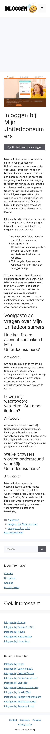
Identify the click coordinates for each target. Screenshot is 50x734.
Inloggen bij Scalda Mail (17, 692)
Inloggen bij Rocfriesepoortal (20, 701)
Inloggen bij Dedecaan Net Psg (21, 687)
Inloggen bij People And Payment (22, 696)
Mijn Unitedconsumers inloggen (24, 147)
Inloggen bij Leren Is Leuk (18, 668)
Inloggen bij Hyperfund (17, 641)
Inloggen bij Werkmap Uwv (23, 524)
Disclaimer (10, 578)
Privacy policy (11, 587)
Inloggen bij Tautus (14, 622)
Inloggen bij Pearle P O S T (19, 627)
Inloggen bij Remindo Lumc (19, 706)
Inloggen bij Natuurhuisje (18, 636)
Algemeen (13, 520)
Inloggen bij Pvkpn (14, 664)
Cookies (8, 582)
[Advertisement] (25, 43)
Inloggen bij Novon (14, 631)
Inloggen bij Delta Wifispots (19, 673)
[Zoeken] (42, 549)
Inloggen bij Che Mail (15, 682)
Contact (8, 573)
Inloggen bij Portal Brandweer (20, 678)
